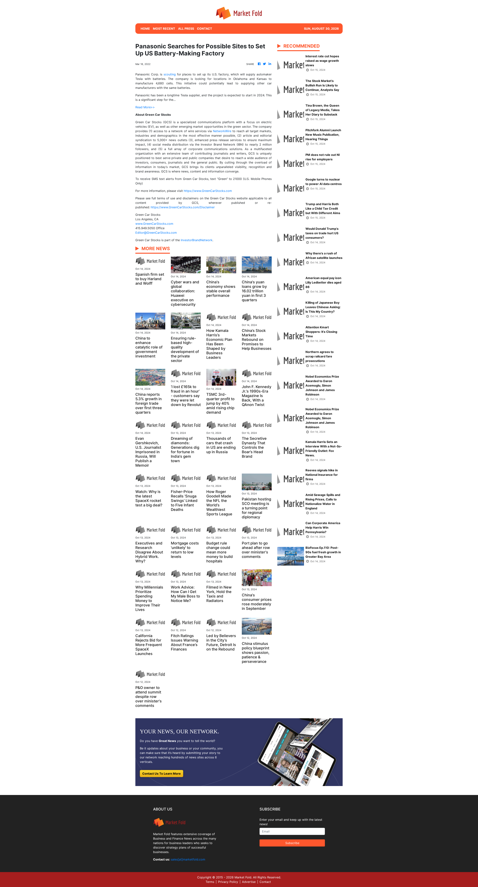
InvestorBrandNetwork (196, 240)
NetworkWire (222, 131)
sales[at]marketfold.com (188, 859)
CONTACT (204, 28)
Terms (210, 882)
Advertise (249, 882)
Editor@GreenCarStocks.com (156, 232)
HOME (145, 28)
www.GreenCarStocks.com (154, 223)
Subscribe (292, 843)
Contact (265, 882)
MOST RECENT (164, 28)
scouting (170, 74)
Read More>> (145, 107)
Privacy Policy (228, 882)
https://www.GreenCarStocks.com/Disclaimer (183, 207)
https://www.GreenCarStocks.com (208, 191)
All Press (186, 28)
